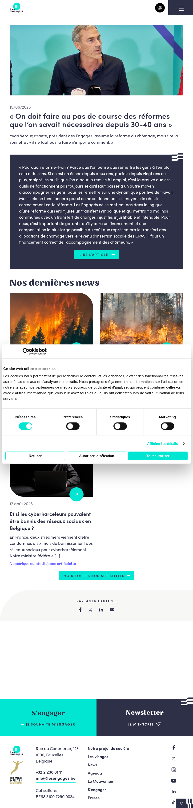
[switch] (73, 426)
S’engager (97, 789)
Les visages (98, 756)
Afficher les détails (162, 443)
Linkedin (173, 791)
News (92, 764)
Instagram (173, 769)
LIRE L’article (94, 254)
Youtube (173, 781)
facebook (80, 609)
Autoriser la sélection (96, 456)
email (112, 610)
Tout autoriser (157, 456)
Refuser (35, 456)
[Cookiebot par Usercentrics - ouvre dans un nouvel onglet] (26, 351)
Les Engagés (17, 7)
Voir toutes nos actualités (94, 575)
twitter (90, 609)
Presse (94, 797)
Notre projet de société (108, 748)
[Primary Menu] (181, 8)
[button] (184, 803)
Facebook (173, 747)
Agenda (95, 773)
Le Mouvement (101, 781)
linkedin (101, 609)
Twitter (173, 758)
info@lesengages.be (56, 778)
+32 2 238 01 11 (49, 772)
